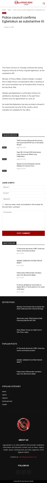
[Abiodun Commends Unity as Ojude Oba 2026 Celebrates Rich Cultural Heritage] (8, 310)
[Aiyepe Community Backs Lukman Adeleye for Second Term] (8, 167)
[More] (31, 32)
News (9, 10)
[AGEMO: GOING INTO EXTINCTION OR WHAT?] (8, 264)
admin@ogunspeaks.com (28, 457)
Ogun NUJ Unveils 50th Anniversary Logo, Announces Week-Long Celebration (29, 154)
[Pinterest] (21, 32)
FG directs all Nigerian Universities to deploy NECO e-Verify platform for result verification (31, 287)
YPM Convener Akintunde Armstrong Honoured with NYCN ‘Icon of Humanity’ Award (30, 143)
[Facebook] (11, 32)
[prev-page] (3, 175)
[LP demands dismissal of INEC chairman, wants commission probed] (8, 252)
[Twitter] (16, 32)
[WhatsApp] (26, 32)
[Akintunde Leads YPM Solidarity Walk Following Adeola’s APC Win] (8, 321)
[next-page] (7, 175)
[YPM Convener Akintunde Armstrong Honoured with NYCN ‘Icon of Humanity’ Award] (8, 144)
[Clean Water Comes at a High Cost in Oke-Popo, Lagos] (8, 333)
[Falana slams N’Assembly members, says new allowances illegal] (8, 276)
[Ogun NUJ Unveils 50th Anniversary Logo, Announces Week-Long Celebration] (8, 155)
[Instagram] (23, 472)
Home (4, 10)
